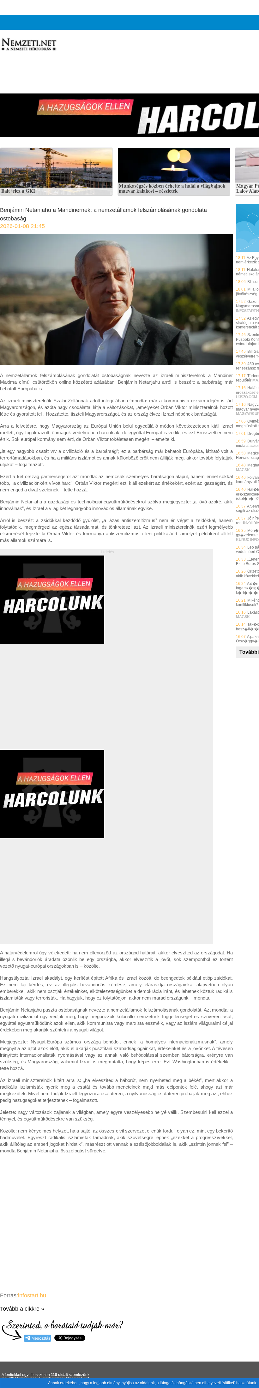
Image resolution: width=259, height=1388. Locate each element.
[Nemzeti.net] (28, 44)
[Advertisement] (53, 704)
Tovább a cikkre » (22, 1309)
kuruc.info (247, 540)
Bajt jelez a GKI (18, 191)
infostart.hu (32, 1295)
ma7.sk (243, 470)
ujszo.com (246, 397)
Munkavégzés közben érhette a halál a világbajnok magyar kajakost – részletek (172, 188)
